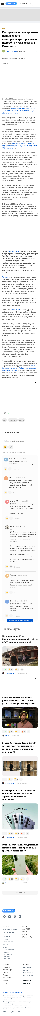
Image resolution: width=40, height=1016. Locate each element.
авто (4, 420)
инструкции (13, 420)
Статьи (6, 964)
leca (11, 601)
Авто (3, 28)
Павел (7, 735)
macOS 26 (26, 929)
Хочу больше (20, 893)
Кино (5, 983)
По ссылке (6, 277)
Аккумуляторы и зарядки (8, 933)
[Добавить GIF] (10, 447)
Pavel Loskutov (16, 527)
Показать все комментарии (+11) (20, 620)
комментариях (20, 452)
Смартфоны (7, 936)
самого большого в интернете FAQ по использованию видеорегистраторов (19, 367)
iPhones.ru (7, 1012)
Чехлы (5, 944)
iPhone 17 (25, 931)
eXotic (11, 477)
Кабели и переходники (7, 953)
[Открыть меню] (2, 3)
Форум (5, 975)
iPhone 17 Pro (27, 934)
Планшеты (6, 939)
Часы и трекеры (8, 942)
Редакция (27, 980)
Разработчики (28, 973)
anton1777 (14, 501)
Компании (7, 977)
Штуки (5, 947)
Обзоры (6, 926)
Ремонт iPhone (28, 975)
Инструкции (27, 967)
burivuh (12, 459)
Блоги (5, 972)
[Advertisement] (20, 395)
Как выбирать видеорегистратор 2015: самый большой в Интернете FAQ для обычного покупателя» (18, 110)
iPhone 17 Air (27, 937)
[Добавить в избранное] (31, 52)
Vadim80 (13, 575)
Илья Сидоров (9, 883)
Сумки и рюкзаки (8, 950)
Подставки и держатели (7, 957)
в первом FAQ (16, 309)
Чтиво (5, 980)
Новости (6, 967)
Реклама (26, 983)
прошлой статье (13, 251)
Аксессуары (7, 969)
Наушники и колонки (10, 929)
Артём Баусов (9, 673)
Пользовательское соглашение (13, 992)
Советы (21, 420)
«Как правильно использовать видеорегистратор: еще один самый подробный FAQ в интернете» (19, 145)
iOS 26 (24, 926)
